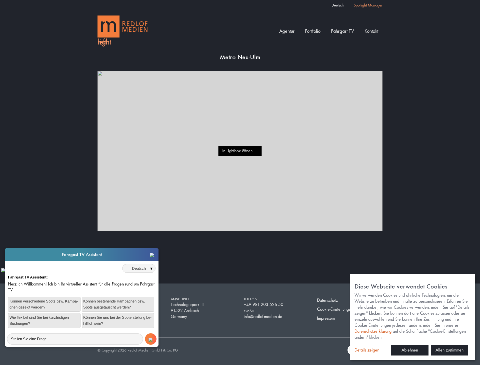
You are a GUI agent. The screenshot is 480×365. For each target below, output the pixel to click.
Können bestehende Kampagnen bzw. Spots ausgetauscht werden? (114, 304)
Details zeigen (366, 350)
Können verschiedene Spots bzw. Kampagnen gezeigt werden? (44, 304)
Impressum (326, 318)
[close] (152, 255)
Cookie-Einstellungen (335, 309)
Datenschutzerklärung (373, 331)
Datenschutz (327, 300)
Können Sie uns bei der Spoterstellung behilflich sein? (117, 320)
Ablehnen (410, 350)
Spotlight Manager (368, 5)
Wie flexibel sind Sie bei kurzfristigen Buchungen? (39, 320)
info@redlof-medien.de (263, 316)
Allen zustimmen (450, 350)
